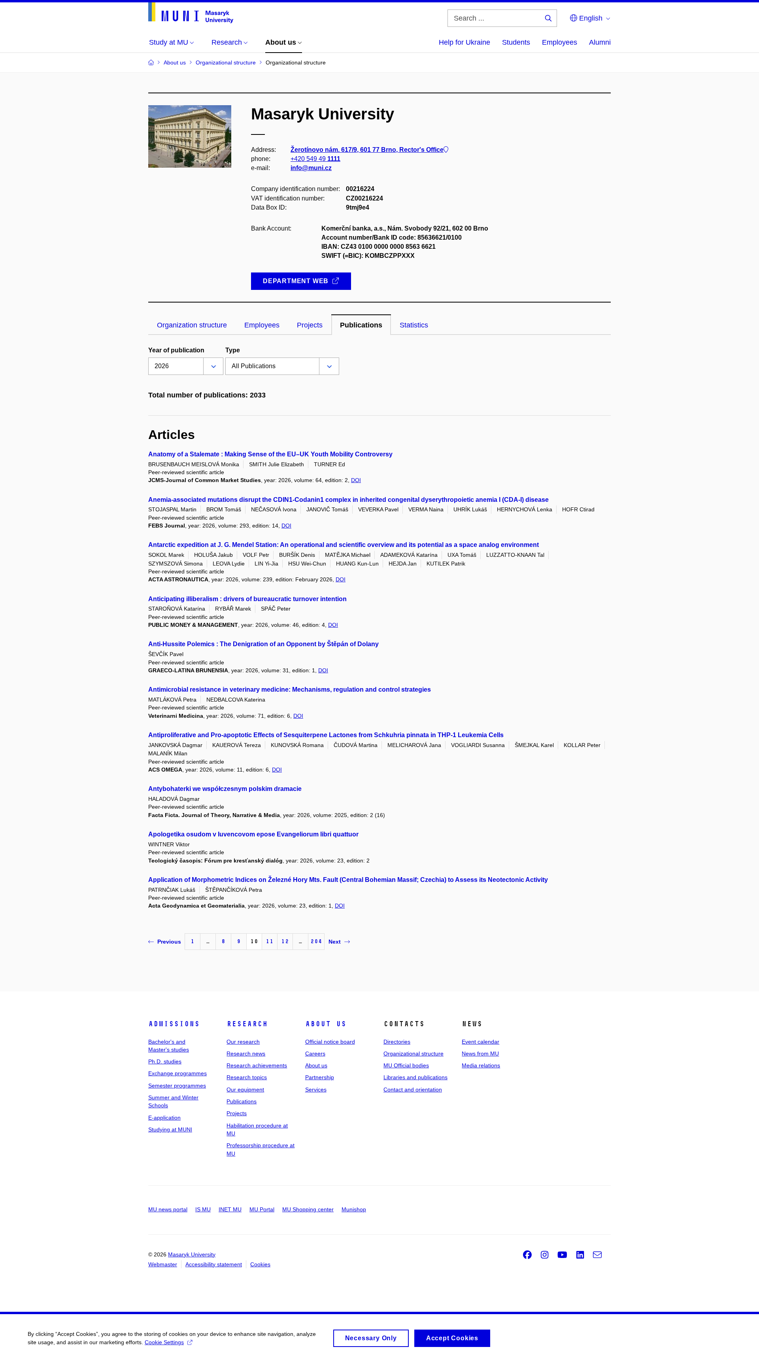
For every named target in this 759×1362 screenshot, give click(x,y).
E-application (164, 1117)
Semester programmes (177, 1085)
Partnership (319, 1077)
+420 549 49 (315, 158)
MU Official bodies (406, 1065)
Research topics (247, 1077)
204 (316, 941)
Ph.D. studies (164, 1061)
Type (232, 350)
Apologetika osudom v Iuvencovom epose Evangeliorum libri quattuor (253, 834)
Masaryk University (191, 1254)
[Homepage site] (190, 12)
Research (247, 1024)
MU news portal (167, 1209)
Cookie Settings (164, 1342)
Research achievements (257, 1065)
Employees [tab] (261, 325)
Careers (315, 1053)
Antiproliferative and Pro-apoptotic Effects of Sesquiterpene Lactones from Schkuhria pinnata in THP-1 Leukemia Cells (326, 735)
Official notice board (330, 1042)
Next (335, 941)
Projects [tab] (310, 325)
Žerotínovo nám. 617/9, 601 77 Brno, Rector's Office (367, 149)
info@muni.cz (311, 168)
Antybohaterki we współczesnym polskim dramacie (225, 788)
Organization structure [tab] (192, 325)
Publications (242, 1101)
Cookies (260, 1264)
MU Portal (261, 1209)
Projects (237, 1113)
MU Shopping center (308, 1209)
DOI (356, 480)
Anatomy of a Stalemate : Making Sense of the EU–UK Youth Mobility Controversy (270, 454)
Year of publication (176, 350)
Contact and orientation (412, 1089)
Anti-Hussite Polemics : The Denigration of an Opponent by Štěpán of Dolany (263, 644)
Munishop (354, 1209)
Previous (169, 941)
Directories (396, 1042)
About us (325, 1024)
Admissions (174, 1024)
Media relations (481, 1065)
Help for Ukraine (464, 42)
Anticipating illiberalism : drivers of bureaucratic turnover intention (247, 599)
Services (316, 1089)
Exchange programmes (177, 1073)
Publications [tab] (361, 325)
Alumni (600, 42)
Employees (559, 42)
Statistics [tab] (414, 325)
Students (516, 42)
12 (285, 941)
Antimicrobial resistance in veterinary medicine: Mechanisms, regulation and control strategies (289, 689)
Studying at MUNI (170, 1129)
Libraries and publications (415, 1077)
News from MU (480, 1053)
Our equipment (245, 1089)
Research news (246, 1053)
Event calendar (480, 1042)
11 (270, 941)
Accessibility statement (213, 1264)
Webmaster (162, 1264)
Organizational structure (413, 1053)
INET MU (230, 1209)
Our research (243, 1042)
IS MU (203, 1209)
